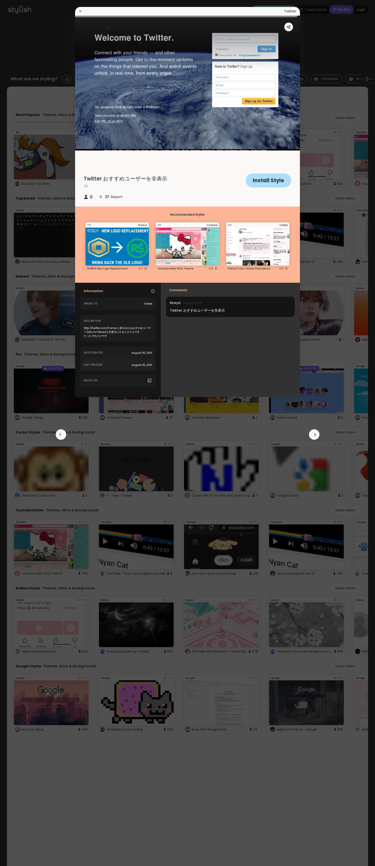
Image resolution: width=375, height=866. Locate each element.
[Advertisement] (17, 433)
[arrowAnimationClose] (61, 434)
